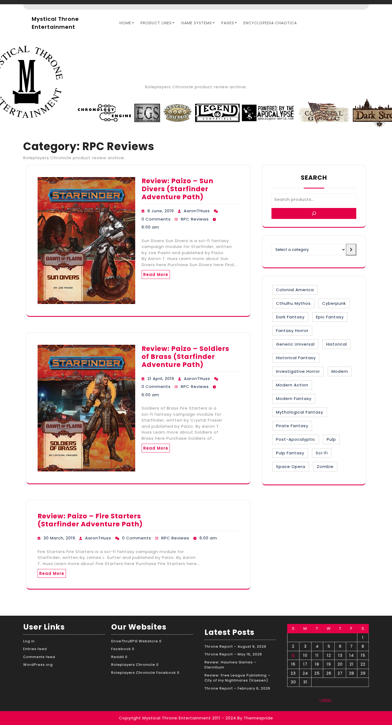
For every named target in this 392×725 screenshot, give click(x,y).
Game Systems (196, 23)
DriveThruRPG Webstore (134, 641)
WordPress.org (38, 664)
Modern (339, 371)
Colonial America (295, 290)
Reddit (117, 656)
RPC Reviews (195, 219)
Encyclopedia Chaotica (270, 23)
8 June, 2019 (160, 211)
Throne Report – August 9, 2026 (235, 646)
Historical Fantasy (296, 358)
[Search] (313, 213)
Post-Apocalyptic (295, 439)
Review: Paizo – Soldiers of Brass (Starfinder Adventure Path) (185, 356)
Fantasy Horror (292, 330)
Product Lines (156, 23)
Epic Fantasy (330, 317)
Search (314, 177)
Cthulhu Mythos (293, 303)
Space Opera (290, 466)
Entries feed (35, 648)
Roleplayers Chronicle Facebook (143, 672)
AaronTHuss (197, 211)
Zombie (325, 466)
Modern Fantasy (293, 398)
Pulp (331, 439)
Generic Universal (295, 344)
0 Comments (156, 219)
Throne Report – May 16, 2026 (233, 654)
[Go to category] (351, 249)
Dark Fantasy (290, 317)
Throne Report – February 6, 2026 (237, 688)
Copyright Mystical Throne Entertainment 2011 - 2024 (177, 718)
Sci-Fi (322, 453)
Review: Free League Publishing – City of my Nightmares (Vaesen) (237, 678)
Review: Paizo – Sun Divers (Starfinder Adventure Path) (177, 189)
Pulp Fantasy (290, 453)
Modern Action (292, 385)
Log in (29, 641)
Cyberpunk (334, 303)
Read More (155, 274)
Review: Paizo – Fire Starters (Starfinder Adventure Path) (90, 520)
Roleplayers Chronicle (133, 664)
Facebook (121, 648)
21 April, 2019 (160, 378)
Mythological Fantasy (299, 412)
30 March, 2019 (59, 538)
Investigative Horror (298, 371)
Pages (227, 23)
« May (325, 700)
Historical (336, 344)
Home (125, 23)
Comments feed (39, 656)
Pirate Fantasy (292, 425)
